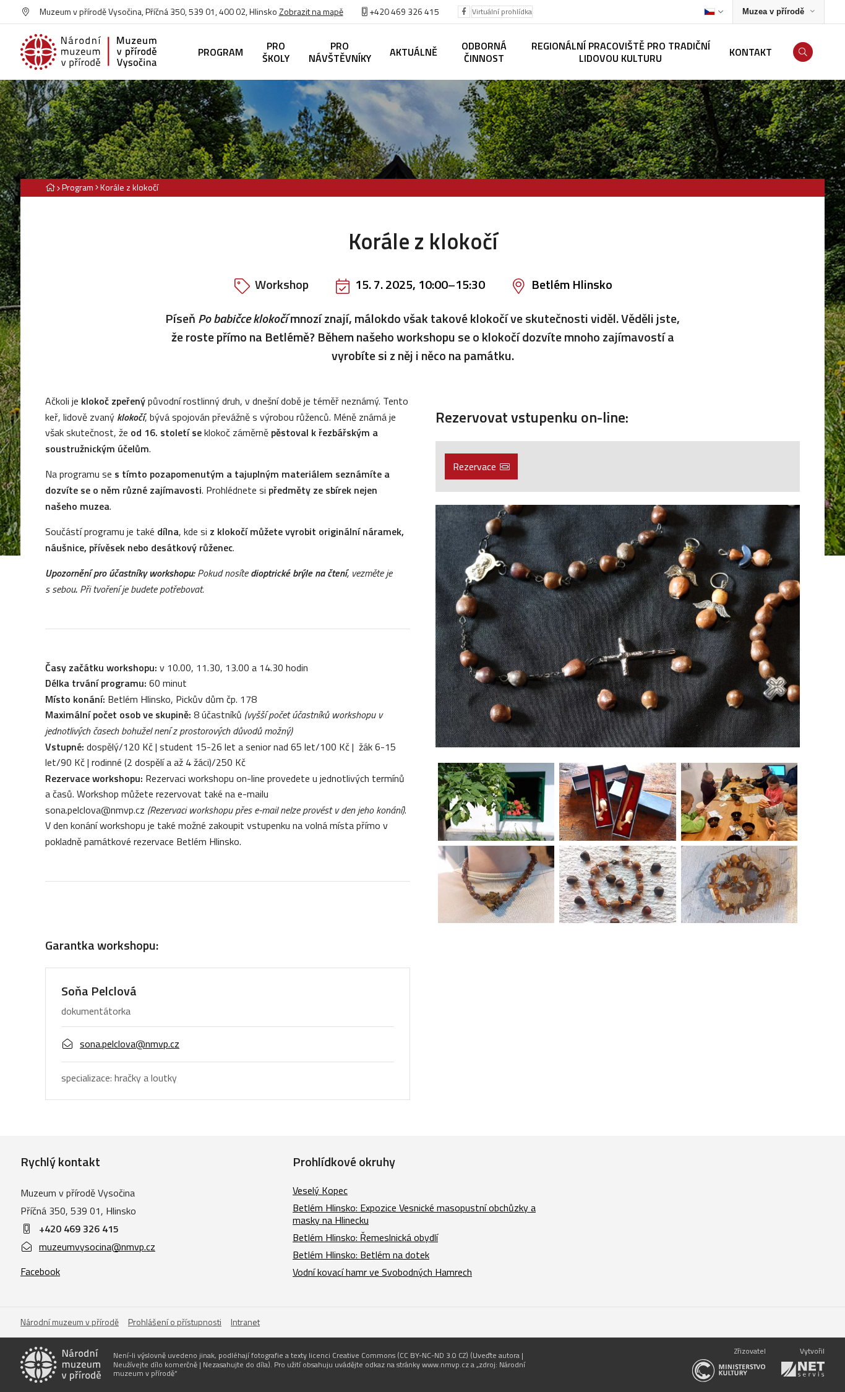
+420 (379, 11)
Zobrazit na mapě (311, 11)
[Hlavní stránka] (50, 187)
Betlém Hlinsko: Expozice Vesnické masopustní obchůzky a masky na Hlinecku (414, 1213)
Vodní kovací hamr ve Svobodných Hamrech (382, 1272)
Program (77, 187)
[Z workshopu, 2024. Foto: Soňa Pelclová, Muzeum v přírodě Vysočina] (739, 802)
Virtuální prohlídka (502, 11)
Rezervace (474, 466)
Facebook (40, 1271)
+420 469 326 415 (79, 1228)
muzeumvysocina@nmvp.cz (97, 1246)
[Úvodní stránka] (88, 52)
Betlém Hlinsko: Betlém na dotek (361, 1254)
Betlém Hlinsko (571, 284)
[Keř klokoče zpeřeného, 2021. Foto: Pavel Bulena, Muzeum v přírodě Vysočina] (496, 802)
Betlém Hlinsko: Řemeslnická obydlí (365, 1237)
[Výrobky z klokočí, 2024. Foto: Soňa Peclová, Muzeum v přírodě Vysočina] (496, 885)
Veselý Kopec (320, 1190)
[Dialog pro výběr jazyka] (713, 12)
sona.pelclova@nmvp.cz (129, 1043)
